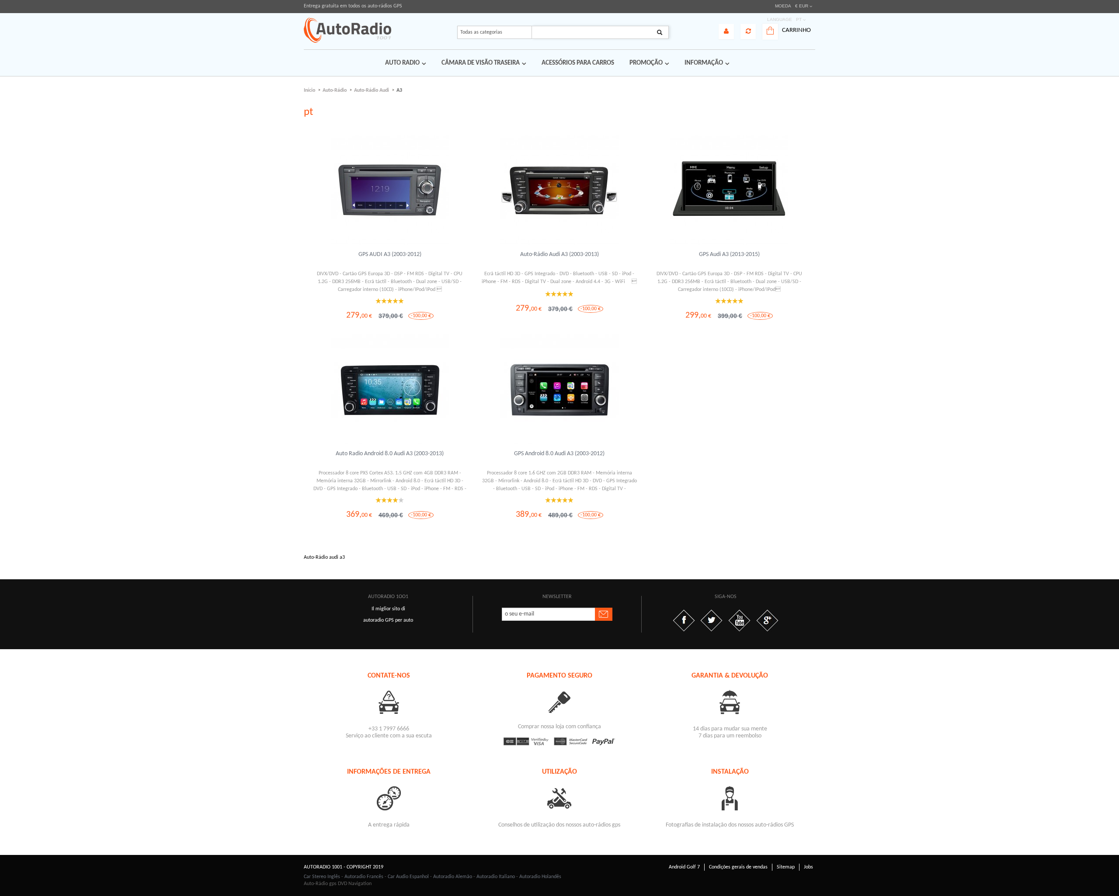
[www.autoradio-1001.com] (347, 30)
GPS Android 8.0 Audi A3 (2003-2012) (559, 453)
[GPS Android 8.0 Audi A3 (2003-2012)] (559, 390)
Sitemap (786, 867)
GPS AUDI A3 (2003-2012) (389, 254)
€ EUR (801, 5)
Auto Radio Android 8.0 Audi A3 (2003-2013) (390, 453)
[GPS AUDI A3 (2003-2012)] (389, 190)
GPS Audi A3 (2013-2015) (729, 254)
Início (309, 90)
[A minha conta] (726, 31)
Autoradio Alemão (452, 876)
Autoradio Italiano (495, 876)
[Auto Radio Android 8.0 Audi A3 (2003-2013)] (389, 390)
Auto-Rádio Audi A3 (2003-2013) (559, 254)
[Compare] (748, 31)
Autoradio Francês (363, 876)
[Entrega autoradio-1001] (389, 797)
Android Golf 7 (684, 867)
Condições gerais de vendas (738, 867)
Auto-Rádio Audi (371, 90)
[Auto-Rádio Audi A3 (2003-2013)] (559, 190)
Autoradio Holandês (540, 876)
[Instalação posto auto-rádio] (730, 797)
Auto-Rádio (335, 90)
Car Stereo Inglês (322, 876)
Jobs (808, 867)
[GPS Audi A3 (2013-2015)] (729, 190)
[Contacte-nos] (389, 701)
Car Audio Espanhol (408, 876)
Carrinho (796, 30)
